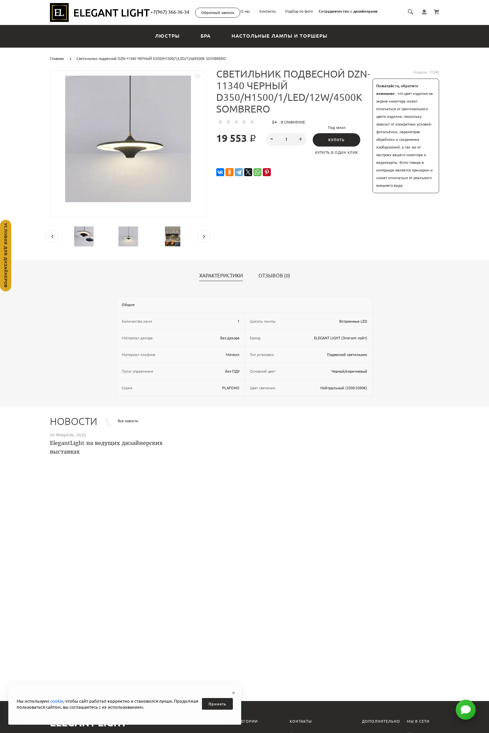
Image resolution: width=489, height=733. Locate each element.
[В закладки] (197, 77)
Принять (217, 704)
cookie (56, 701)
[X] (248, 172)
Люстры (167, 36)
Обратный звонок (217, 13)
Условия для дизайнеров (6, 255)
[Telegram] (239, 172)
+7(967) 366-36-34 (169, 12)
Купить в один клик (336, 153)
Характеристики (221, 275)
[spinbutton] (286, 139)
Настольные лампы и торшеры (279, 36)
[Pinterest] (267, 172)
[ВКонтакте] (220, 172)
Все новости (128, 421)
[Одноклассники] (230, 172)
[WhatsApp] (257, 172)
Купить (336, 140)
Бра (206, 36)
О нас (245, 11)
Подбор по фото (299, 11)
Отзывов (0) (274, 275)
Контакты (267, 11)
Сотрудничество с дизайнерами (348, 11)
